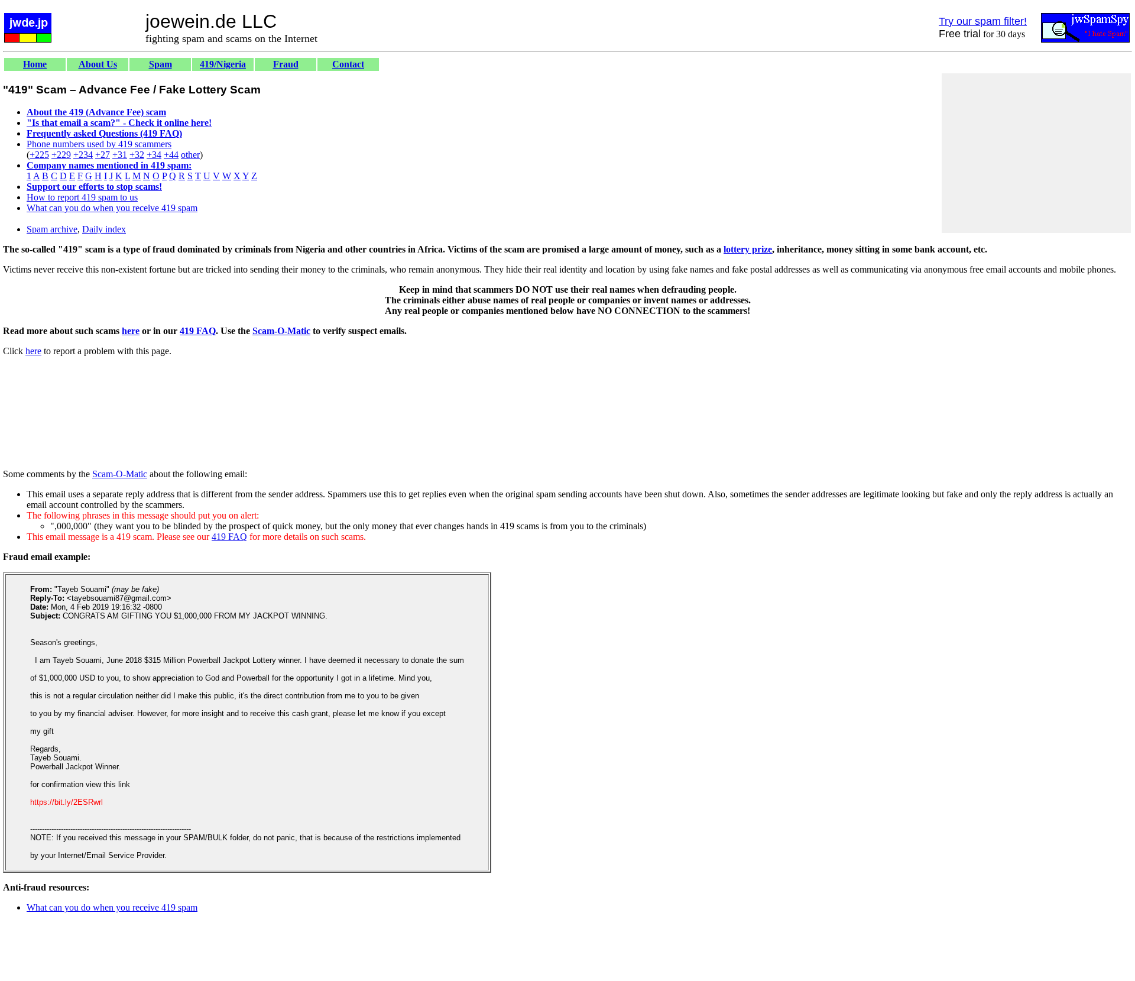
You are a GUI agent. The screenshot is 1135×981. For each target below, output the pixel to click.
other (190, 155)
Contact (348, 64)
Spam (160, 64)
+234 (83, 155)
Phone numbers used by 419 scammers (99, 144)
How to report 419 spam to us (82, 197)
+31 (119, 155)
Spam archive (52, 229)
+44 (171, 155)
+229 (61, 155)
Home (35, 64)
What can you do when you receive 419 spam (112, 208)
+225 (39, 155)
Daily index (104, 229)
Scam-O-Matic (281, 331)
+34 (154, 155)
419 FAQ (198, 331)
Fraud (286, 64)
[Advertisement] (1036, 153)
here (131, 331)
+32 (136, 155)
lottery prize (748, 249)
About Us (98, 64)
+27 (102, 155)
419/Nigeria (223, 64)
